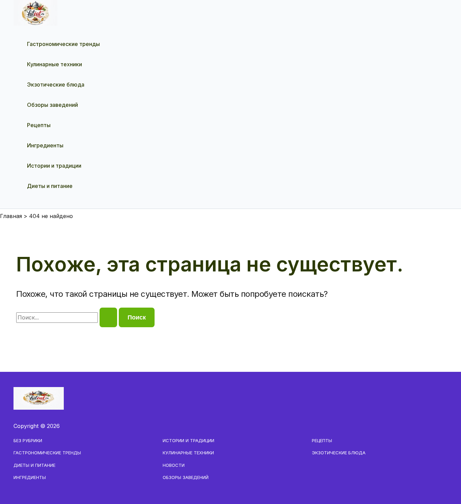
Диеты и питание (50, 186)
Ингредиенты (45, 145)
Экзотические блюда (55, 84)
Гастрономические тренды (63, 44)
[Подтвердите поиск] (108, 317)
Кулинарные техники (54, 64)
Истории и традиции (54, 165)
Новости (174, 465)
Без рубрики (27, 440)
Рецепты (39, 125)
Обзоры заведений (52, 104)
